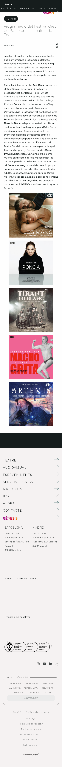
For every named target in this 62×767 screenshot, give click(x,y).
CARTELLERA (34, 693)
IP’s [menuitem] (42, 8)
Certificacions (33, 745)
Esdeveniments (17, 475)
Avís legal (31, 718)
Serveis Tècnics (18, 482)
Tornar (11, 18)
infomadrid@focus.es (43, 537)
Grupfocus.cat (31, 698)
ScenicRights (48, 688)
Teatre (9, 460)
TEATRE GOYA (48, 684)
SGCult (48, 693)
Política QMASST (32, 740)
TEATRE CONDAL (32, 684)
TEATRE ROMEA (16, 684)
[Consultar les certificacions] (28, 646)
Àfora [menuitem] (53, 8)
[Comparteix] (55, 45)
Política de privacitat (31, 724)
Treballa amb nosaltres (17, 616)
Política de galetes (31, 729)
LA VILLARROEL (15, 688)
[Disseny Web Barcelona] (31, 754)
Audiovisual (14, 467)
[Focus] (8, 4)
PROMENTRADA (18, 693)
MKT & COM (13, 489)
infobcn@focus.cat (14, 537)
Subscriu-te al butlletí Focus (20, 578)
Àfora (9, 503)
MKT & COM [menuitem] (27, 8)
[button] (58, 13)
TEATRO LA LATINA (32, 688)
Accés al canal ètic (31, 734)
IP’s (23, 496)
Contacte (12, 510)
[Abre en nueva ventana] (38, 664)
